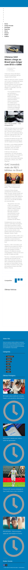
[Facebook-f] (4, 565)
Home (6, 24)
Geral (6, 31)
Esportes (7, 29)
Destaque (7, 27)
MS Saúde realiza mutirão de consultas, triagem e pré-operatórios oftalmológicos (12, 297)
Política (7, 21)
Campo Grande (8, 25)
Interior (6, 33)
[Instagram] (6, 565)
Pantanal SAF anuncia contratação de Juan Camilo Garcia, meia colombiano (13, 317)
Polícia (6, 34)
